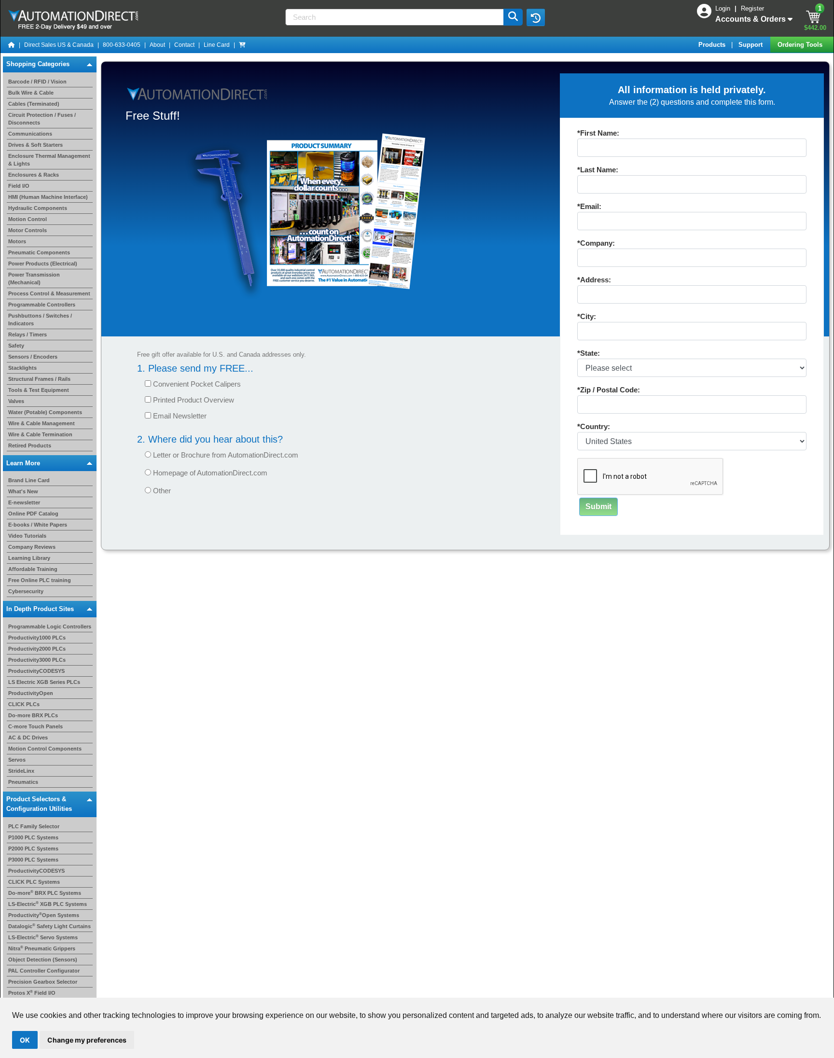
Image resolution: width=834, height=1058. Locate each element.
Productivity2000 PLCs (37, 649)
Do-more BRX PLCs (33, 715)
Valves (16, 401)
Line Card (217, 45)
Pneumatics (23, 782)
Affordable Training (32, 569)
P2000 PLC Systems (33, 848)
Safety (16, 345)
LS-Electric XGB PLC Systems (47, 904)
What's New (23, 491)
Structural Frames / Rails (39, 379)
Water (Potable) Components (45, 412)
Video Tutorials (27, 536)
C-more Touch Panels (35, 726)
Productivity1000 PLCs (37, 637)
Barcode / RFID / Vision (37, 81)
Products (712, 44)
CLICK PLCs (24, 704)
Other (161, 491)
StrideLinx (21, 771)
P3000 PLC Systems (33, 860)
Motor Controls (27, 230)
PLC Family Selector (33, 826)
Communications (30, 134)
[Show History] (536, 17)
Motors (17, 241)
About (157, 45)
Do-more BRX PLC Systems (44, 893)
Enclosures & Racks (33, 175)
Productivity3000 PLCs (37, 660)
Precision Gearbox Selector (42, 982)
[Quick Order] (242, 45)
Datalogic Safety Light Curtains (49, 926)
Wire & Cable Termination (40, 434)
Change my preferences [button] (86, 1040)
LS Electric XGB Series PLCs (44, 682)
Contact (184, 45)
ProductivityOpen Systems (43, 915)
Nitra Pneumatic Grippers (41, 948)
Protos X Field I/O (32, 993)
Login (723, 8)
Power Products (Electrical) (42, 263)
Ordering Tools (801, 44)
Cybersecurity (25, 591)
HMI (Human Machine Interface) (48, 197)
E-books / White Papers (37, 525)
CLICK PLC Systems (34, 882)
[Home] (11, 45)
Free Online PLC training (39, 580)
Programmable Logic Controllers (49, 626)
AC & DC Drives (28, 737)
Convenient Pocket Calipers (196, 384)
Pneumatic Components (39, 252)
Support (751, 44)
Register (752, 8)
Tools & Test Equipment (38, 390)
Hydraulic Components (37, 208)
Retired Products (29, 445)
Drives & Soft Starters (35, 145)
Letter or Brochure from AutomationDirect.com (224, 455)
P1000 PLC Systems (33, 837)
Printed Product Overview (192, 400)
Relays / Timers (27, 334)
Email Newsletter (179, 416)
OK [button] (25, 1040)
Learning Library (29, 558)
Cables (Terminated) (33, 104)
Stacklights (22, 368)
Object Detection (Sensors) (42, 959)
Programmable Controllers (41, 304)
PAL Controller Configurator (44, 971)
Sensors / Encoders (32, 357)
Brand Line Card (29, 480)
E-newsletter (24, 502)
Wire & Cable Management (41, 423)
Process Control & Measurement (49, 293)
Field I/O (18, 186)
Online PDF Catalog (33, 513)
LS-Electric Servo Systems (43, 937)
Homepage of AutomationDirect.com (209, 473)
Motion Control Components (45, 749)
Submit (598, 506)
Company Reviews (32, 547)
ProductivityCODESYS (36, 671)
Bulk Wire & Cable (31, 93)
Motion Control (27, 219)
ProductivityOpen (30, 693)
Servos (17, 760)
